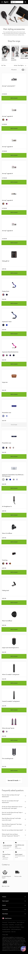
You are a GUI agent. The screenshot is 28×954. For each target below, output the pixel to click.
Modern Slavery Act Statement (14, 927)
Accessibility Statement (6, 929)
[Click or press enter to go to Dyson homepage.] (6, 2)
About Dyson (5, 913)
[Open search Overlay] (17, 2)
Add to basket (14, 98)
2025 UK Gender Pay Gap (16, 929)
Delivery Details (5, 924)
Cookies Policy (11, 924)
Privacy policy (4, 922)
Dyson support (5, 901)
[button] (14, 796)
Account (4, 905)
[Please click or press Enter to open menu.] (2, 2)
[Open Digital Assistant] (23, 948)
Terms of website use (20, 922)
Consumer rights (5, 927)
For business (5, 909)
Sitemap (22, 927)
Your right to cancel (18, 924)
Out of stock (14, 424)
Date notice (13, 931)
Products (4, 896)
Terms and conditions (12, 922)
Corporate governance (6, 931)
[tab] (23, 70)
